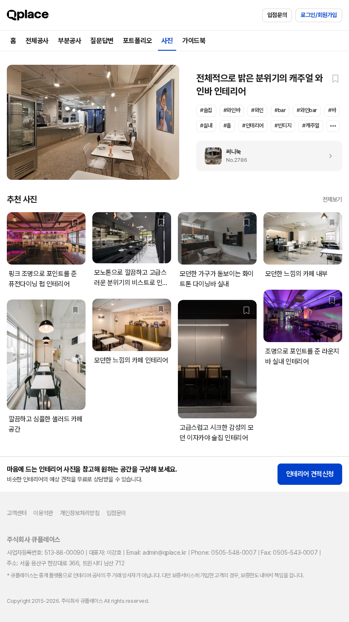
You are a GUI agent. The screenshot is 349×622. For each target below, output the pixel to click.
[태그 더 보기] (333, 126)
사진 (167, 41)
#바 (332, 110)
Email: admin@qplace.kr (156, 552)
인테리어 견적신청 (310, 474)
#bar (280, 110)
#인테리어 (252, 125)
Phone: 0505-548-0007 (223, 552)
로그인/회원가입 (318, 15)
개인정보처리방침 (80, 513)
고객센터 (16, 513)
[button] (335, 78)
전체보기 (332, 199)
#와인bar (307, 110)
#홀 (227, 125)
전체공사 (37, 41)
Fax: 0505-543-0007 (289, 552)
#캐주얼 (310, 125)
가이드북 (193, 41)
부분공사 (69, 41)
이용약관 (43, 513)
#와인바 (231, 110)
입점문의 (277, 15)
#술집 (206, 110)
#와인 (257, 110)
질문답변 (101, 41)
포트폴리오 (137, 41)
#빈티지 (283, 125)
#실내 (206, 125)
